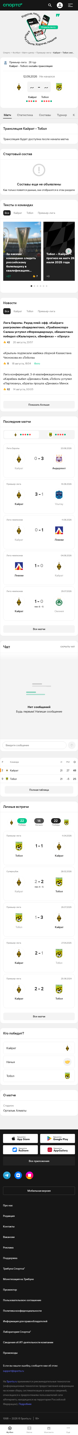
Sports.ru (12, 1381)
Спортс (6, 52)
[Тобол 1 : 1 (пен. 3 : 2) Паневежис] (42, 101)
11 (8, 363)
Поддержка (10, 1258)
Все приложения (39, 1161)
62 (8, 389)
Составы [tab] (45, 115)
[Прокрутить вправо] (69, 251)
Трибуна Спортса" (14, 1268)
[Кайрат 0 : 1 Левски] (31, 101)
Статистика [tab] (25, 115)
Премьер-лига (43, 52)
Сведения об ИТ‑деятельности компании (28, 1342)
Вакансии (9, 1237)
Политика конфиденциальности (22, 1310)
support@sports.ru (13, 1371)
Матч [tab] (7, 115)
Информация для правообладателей (25, 1321)
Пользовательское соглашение (22, 1300)
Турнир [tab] (62, 115)
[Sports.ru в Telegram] (7, 1176)
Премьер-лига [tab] (46, 311)
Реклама (8, 1247)
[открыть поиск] (50, 5)
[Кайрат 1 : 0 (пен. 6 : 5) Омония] (27, 101)
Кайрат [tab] (18, 311)
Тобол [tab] (30, 311)
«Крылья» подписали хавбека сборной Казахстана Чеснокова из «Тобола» (37, 355)
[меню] (70, 5)
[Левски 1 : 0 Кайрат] (29, 101)
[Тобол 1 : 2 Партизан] (49, 101)
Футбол (16, 52)
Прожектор (10, 1289)
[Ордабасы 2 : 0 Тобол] (44, 101)
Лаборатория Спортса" (17, 1331)
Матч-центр (28, 52)
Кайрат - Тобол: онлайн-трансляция (64, 52)
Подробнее (25, 1404)
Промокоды (10, 1353)
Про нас (8, 1205)
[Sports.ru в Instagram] (30, 1176)
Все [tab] (7, 311)
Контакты (9, 1226)
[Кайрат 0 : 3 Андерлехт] (36, 101)
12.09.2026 (30, 76)
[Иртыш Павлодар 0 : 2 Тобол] (51, 101)
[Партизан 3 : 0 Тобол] (46, 101)
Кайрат (32, 97)
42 (8, 342)
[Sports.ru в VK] (18, 1176)
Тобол (45, 97)
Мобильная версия (39, 1190)
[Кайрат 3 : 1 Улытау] (33, 101)
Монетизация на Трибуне (18, 1279)
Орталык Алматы (14, 1110)
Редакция (9, 1216)
